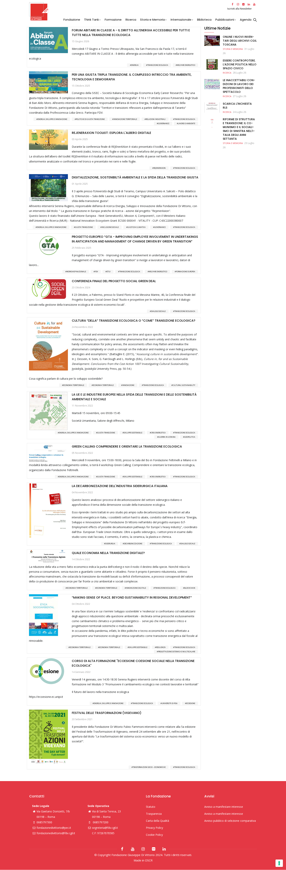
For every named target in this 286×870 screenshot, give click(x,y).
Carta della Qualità (157, 821)
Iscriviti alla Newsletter (239, 8)
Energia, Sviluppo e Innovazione (52, 119)
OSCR (149, 860)
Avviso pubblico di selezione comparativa (230, 821)
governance (163, 123)
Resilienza (161, 647)
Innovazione (128, 385)
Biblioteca (204, 20)
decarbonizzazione (133, 543)
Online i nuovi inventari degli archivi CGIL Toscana (240, 41)
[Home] (127, 11)
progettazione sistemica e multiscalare (176, 651)
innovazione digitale (136, 588)
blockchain (189, 588)
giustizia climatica (136, 227)
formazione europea (185, 271)
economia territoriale (103, 385)
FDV (96, 271)
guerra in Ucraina (166, 437)
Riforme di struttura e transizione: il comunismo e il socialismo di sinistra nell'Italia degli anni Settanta (239, 129)
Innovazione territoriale (125, 119)
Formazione (113, 20)
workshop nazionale (76, 271)
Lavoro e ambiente (186, 123)
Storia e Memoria (152, 20)
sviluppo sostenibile (133, 432)
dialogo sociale (158, 311)
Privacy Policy (154, 828)
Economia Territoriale (73, 385)
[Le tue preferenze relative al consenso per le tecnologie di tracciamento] (279, 863)
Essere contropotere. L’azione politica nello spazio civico (239, 64)
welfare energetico (186, 65)
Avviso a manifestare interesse (223, 807)
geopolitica (189, 437)
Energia (135, 65)
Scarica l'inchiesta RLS (237, 106)
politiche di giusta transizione (90, 119)
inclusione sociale (110, 227)
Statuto (150, 807)
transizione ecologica (157, 65)
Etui (109, 271)
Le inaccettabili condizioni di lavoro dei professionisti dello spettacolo (239, 86)
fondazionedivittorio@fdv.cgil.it (56, 833)
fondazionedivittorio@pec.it (54, 828)
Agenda (245, 20)
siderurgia (110, 543)
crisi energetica (158, 432)
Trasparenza (154, 814)
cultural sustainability (184, 385)
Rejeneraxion (160, 168)
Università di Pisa (169, 703)
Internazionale (181, 20)
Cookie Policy (154, 835)
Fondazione (71, 20)
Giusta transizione (84, 227)
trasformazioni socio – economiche (149, 767)
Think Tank (91, 20)
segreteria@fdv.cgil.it (105, 828)
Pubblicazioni (224, 20)
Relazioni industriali (156, 119)
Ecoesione (190, 703)
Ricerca (130, 20)
